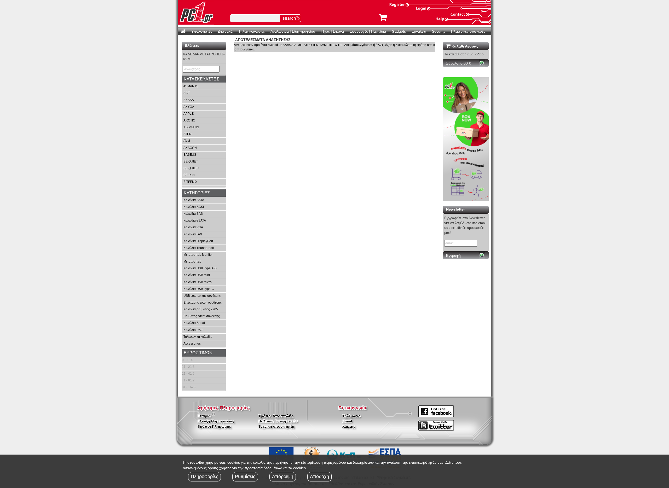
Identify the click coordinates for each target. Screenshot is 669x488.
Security (438, 31)
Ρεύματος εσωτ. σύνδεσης (201, 316)
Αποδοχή (319, 476)
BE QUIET (190, 161)
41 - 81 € (188, 380)
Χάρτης (348, 426)
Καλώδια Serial (194, 323)
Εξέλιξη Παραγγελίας (216, 421)
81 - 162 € (189, 387)
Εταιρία (204, 416)
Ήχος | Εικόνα (332, 31)
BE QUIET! (191, 168)
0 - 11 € (187, 360)
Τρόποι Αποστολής (275, 416)
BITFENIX (190, 182)
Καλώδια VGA (193, 227)
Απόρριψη (282, 476)
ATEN (187, 134)
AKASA (188, 100)
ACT (186, 93)
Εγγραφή (453, 255)
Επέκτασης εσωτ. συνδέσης (202, 302)
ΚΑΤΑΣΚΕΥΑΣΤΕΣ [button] (201, 79)
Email (347, 421)
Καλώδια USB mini (196, 275)
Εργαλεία (419, 31)
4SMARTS (190, 86)
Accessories (192, 343)
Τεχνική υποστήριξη (276, 426)
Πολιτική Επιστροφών (278, 421)
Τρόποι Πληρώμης (214, 426)
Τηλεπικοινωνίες (251, 31)
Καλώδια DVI (192, 234)
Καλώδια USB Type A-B (200, 268)
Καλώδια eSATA (194, 220)
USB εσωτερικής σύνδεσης (202, 296)
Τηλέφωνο (351, 416)
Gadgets (399, 31)
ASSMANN (191, 127)
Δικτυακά (225, 31)
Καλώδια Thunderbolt (198, 248)
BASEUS (189, 154)
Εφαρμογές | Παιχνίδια (368, 31)
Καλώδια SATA (193, 200)
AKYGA (188, 107)
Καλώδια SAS (193, 214)
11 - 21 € (188, 367)
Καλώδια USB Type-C (198, 289)
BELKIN (189, 175)
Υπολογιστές (201, 31)
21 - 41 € (188, 373)
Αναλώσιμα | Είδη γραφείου (292, 31)
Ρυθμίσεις (245, 476)
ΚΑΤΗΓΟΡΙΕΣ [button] (197, 193)
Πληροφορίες (204, 476)
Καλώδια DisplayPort (198, 241)
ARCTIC (189, 120)
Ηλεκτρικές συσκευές (468, 31)
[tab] (204, 79)
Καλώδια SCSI (193, 207)
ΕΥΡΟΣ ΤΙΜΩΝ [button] (198, 353)
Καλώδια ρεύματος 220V (200, 309)
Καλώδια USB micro (197, 282)
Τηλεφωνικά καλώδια (197, 337)
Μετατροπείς (192, 261)
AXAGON (190, 148)
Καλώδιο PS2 (193, 330)
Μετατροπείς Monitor (198, 255)
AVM (186, 141)
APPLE (188, 113)
